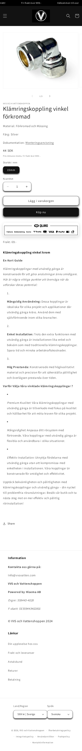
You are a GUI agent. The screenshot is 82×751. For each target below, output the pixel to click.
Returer (13, 670)
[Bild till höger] (49, 96)
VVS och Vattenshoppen (32, 730)
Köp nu (41, 212)
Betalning (14, 679)
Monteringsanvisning (39, 143)
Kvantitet (8, 178)
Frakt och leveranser (21, 653)
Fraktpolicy (64, 736)
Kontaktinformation (43, 742)
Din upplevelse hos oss (23, 644)
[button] (5, 16)
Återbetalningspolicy (60, 730)
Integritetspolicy (25, 736)
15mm (11, 170)
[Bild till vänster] (32, 96)
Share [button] (11, 523)
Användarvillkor (45, 736)
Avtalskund (15, 661)
